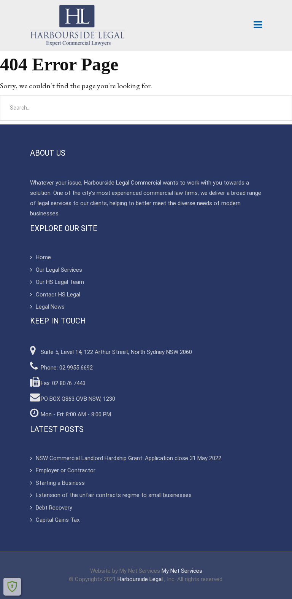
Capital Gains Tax (57, 519)
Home (43, 257)
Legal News (50, 306)
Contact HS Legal (58, 294)
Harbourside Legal (140, 579)
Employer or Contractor (65, 470)
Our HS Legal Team (60, 282)
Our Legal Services (59, 269)
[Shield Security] (12, 586)
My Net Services (182, 570)
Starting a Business (60, 483)
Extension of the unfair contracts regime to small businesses (114, 495)
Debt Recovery (54, 507)
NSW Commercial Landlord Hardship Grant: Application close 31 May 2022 (128, 458)
